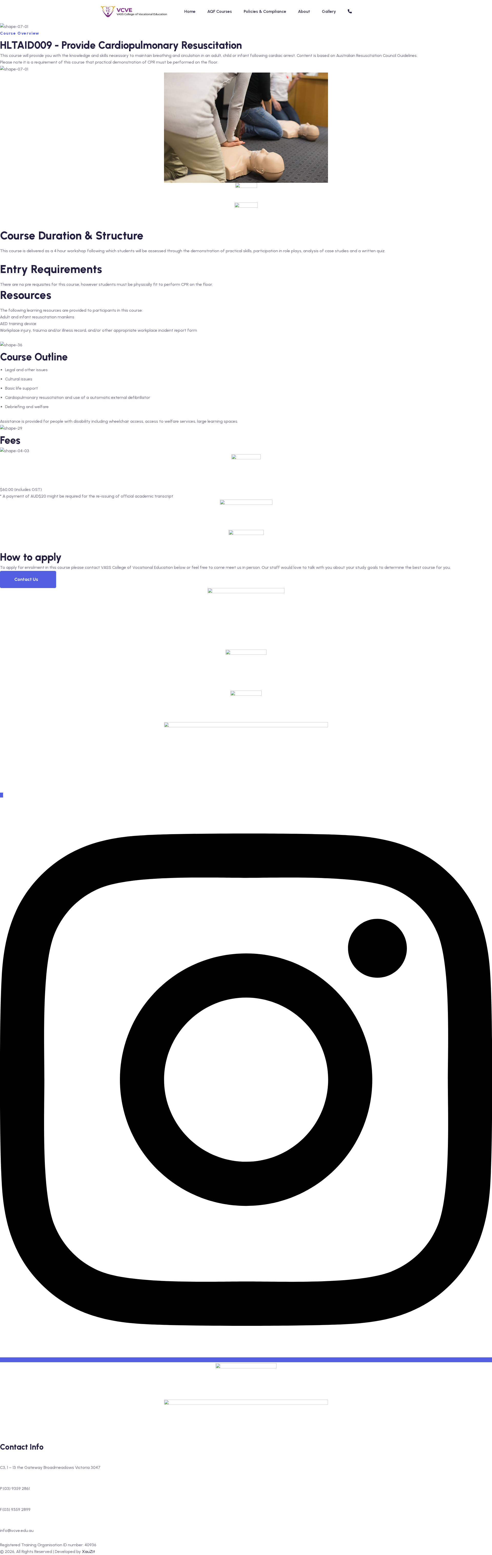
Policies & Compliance (265, 11)
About (304, 11)
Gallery (329, 11)
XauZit (88, 1551)
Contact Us (26, 579)
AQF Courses (219, 11)
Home (190, 11)
